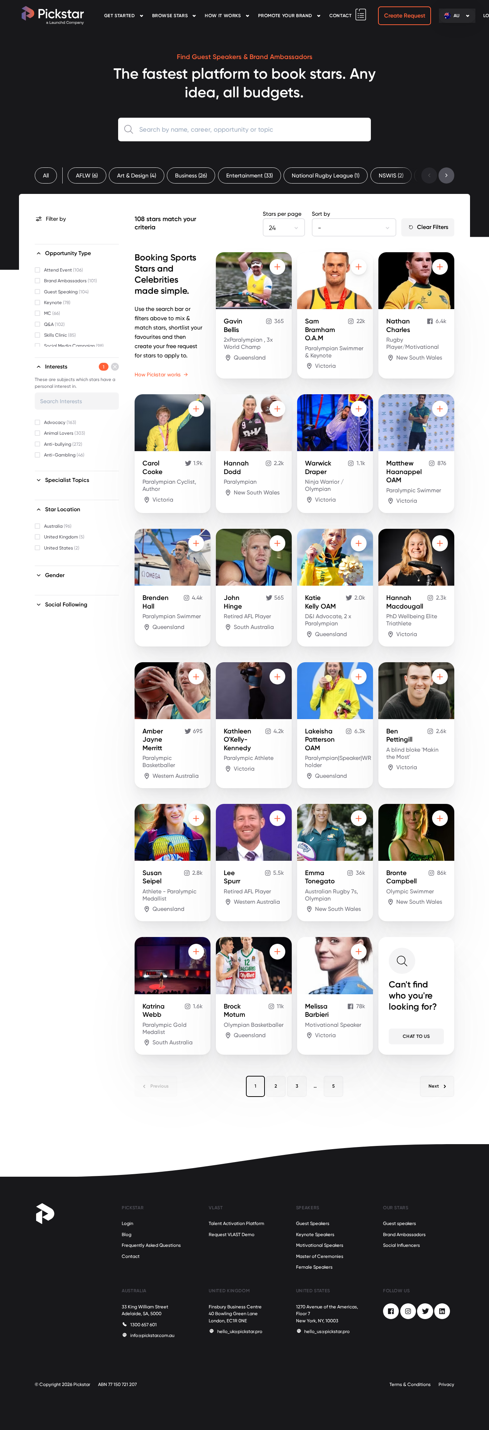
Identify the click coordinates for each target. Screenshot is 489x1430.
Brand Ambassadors (404, 1234)
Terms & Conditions (410, 1384)
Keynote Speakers (315, 1234)
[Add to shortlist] (277, 267)
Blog (126, 1234)
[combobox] (244, 129)
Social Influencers (401, 1245)
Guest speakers (399, 1223)
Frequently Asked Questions (151, 1245)
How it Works (223, 15)
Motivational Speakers (319, 1245)
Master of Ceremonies (319, 1256)
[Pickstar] (52, 15)
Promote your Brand (285, 15)
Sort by (321, 213)
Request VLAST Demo (232, 1234)
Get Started (119, 15)
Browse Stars (170, 15)
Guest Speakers (312, 1223)
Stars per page (282, 213)
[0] (361, 14)
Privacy (446, 1384)
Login (127, 1223)
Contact (340, 15)
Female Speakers (314, 1267)
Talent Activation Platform (236, 1223)
